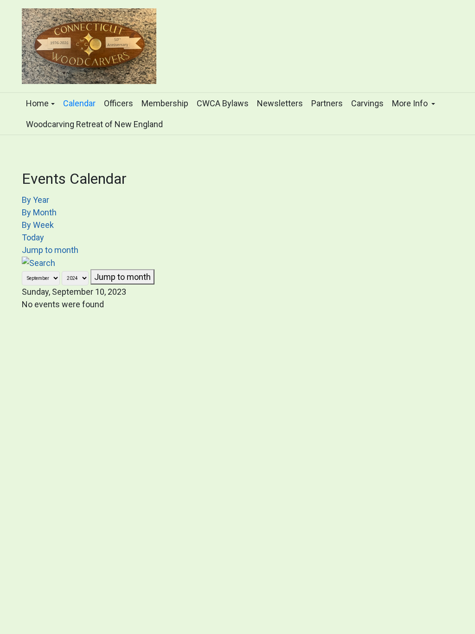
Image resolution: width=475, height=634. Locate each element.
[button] (40, 103)
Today (33, 237)
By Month (39, 212)
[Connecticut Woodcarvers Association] (89, 45)
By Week (38, 225)
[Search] (38, 262)
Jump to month (50, 250)
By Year (35, 200)
